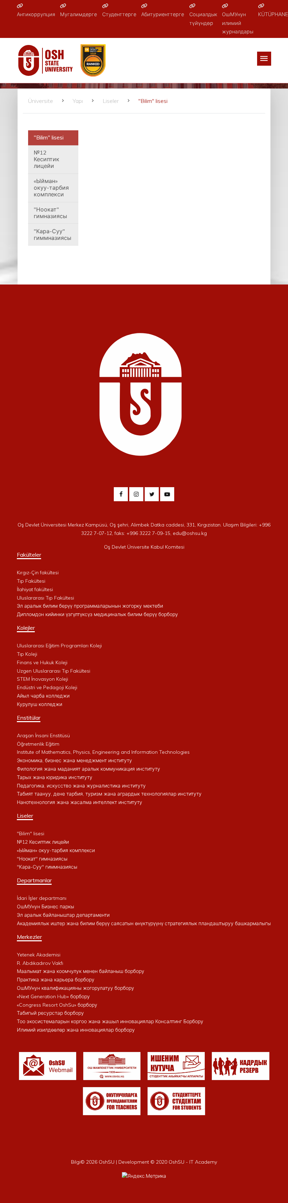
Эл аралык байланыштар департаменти (63, 915)
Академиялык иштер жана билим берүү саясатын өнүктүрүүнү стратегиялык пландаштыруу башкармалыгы (144, 923)
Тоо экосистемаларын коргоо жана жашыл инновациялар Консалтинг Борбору (110, 1021)
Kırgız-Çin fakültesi (38, 572)
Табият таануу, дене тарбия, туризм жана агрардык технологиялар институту (109, 794)
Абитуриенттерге (162, 14)
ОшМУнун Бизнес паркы (45, 906)
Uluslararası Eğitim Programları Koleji (59, 645)
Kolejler (26, 627)
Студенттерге (119, 14)
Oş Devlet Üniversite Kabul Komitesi (144, 547)
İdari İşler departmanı (41, 898)
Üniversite (40, 100)
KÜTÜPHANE (273, 14)
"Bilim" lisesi (49, 137)
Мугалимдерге (78, 14)
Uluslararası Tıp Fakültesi (45, 598)
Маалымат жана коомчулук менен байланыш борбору (80, 971)
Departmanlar (34, 880)
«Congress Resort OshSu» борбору (57, 1005)
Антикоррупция (36, 14)
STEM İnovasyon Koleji (42, 679)
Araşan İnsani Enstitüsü (43, 735)
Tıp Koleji (27, 654)
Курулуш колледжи (39, 704)
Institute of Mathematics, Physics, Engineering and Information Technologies (103, 752)
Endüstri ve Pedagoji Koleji (47, 687)
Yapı (78, 100)
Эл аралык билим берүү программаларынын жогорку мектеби (90, 606)
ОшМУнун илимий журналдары (237, 23)
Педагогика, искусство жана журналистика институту (81, 786)
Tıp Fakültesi (31, 581)
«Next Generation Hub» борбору (53, 996)
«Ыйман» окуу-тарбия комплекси (51, 187)
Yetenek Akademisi (38, 955)
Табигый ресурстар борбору (50, 1013)
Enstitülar (28, 717)
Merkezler (29, 936)
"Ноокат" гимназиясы (50, 213)
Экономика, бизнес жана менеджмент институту (74, 760)
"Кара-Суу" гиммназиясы (52, 234)
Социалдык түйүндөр (203, 18)
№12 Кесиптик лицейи (46, 159)
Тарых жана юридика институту (54, 777)
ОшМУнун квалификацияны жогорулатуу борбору (75, 988)
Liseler (111, 100)
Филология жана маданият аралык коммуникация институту (88, 769)
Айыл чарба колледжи (43, 696)
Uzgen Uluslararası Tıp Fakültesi (53, 671)
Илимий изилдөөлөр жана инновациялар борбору (76, 1030)
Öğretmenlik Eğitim (38, 744)
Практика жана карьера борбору (55, 979)
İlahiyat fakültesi (35, 589)
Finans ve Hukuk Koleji (42, 662)
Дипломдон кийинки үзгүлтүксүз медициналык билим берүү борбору (97, 614)
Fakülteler (29, 554)
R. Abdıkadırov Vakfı (40, 963)
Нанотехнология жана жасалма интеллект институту (79, 802)
